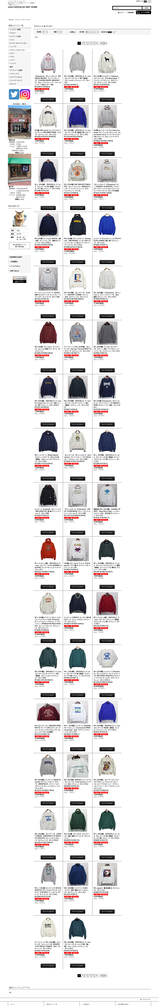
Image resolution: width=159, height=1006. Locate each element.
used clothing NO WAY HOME (22, 7)
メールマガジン (15, 266)
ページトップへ (146, 999)
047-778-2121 (19, 247)
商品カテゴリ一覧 (52, 1004)
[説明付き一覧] (115, 32)
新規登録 (131, 12)
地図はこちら (19, 153)
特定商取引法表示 (16, 257)
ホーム (13, 1004)
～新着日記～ (86, 1004)
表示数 (39, 32)
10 (101, 43)
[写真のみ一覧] (110, 32)
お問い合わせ (14, 271)
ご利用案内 (14, 261)
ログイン (122, 12)
